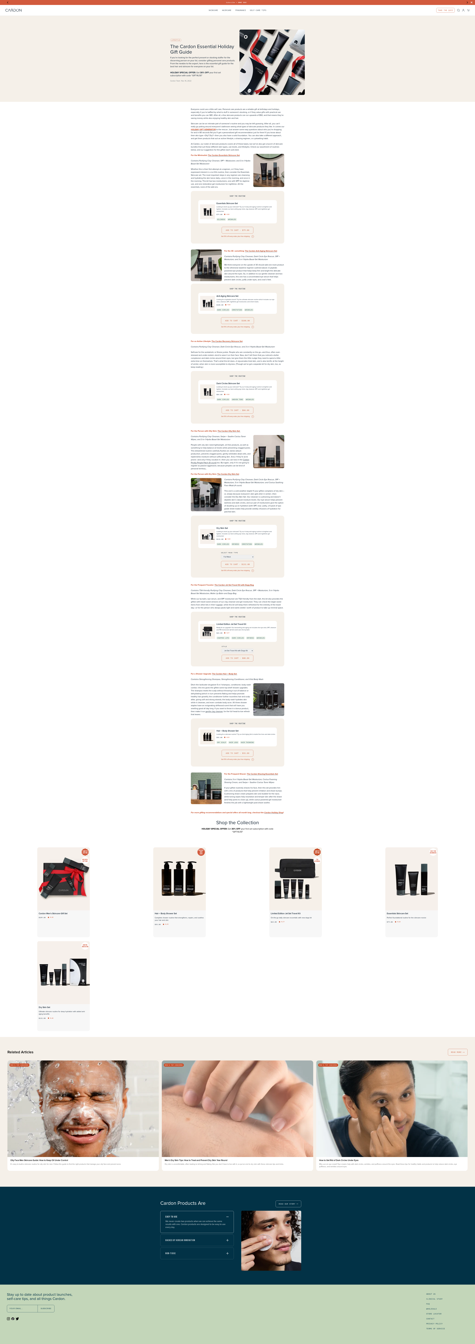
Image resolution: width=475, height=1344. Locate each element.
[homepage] (59, 10)
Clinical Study (434, 1299)
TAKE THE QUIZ (445, 10)
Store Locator (434, 1314)
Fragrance (240, 10)
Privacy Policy (434, 1324)
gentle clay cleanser (214, 711)
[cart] (467, 10)
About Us (431, 1294)
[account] (462, 10)
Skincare (213, 10)
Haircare (226, 10)
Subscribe (46, 1308)
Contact (430, 1319)
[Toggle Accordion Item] (227, 1240)
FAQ (428, 1304)
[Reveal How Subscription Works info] (252, 236)
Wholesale (431, 1309)
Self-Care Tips (258, 10)
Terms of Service (435, 1329)
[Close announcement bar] (472, 2)
